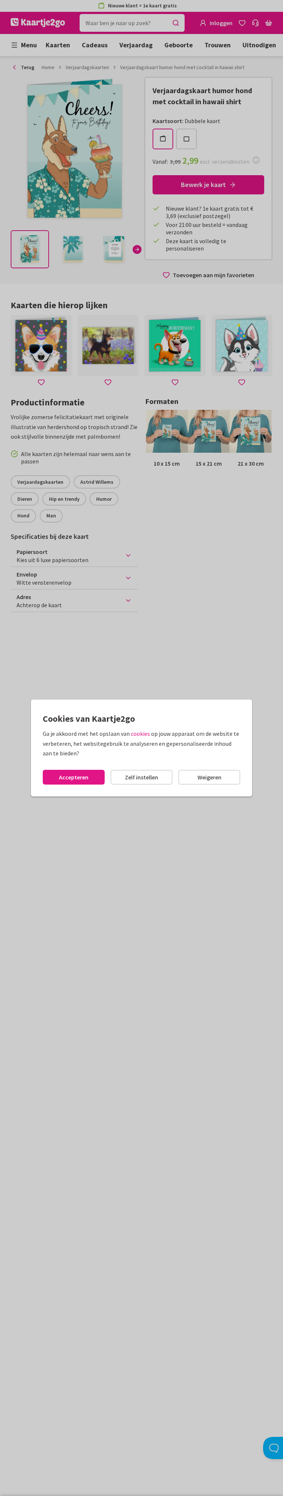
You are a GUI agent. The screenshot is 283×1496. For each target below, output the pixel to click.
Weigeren (209, 777)
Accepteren (73, 777)
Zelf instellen (141, 777)
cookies (140, 733)
